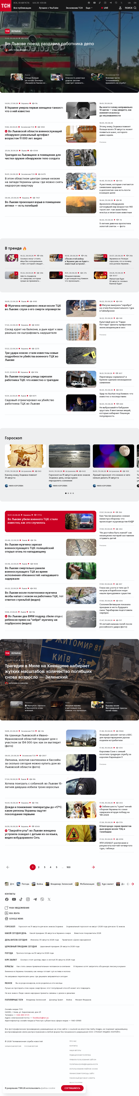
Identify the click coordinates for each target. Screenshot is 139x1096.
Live (106, 8)
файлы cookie (48, 1088)
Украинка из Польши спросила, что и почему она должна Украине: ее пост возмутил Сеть (120, 262)
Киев (67, 702)
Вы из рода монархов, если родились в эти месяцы (38, 983)
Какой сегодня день (15, 933)
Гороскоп (10, 926)
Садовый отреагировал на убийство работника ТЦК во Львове (29, 401)
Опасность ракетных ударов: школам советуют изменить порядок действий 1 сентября (75, 83)
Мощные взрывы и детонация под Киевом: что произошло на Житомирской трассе (76, 280)
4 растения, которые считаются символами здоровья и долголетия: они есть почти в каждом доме (116, 188)
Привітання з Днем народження (76, 940)
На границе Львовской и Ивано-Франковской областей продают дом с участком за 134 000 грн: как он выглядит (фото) (33, 740)
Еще (88, 8)
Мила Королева (16, 486)
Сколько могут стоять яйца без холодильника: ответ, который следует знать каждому (31, 262)
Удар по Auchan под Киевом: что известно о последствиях (116, 395)
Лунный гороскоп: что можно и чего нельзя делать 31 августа (111, 476)
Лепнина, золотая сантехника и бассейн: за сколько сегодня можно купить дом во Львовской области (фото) (33, 763)
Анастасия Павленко (18, 50)
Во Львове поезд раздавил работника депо (49, 43)
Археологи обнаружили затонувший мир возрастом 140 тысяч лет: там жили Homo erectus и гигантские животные (116, 208)
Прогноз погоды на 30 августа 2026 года (35, 953)
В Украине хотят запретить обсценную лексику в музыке (99, 966)
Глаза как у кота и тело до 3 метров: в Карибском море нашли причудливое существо (115, 591)
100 (68, 867)
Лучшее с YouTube (48, 8)
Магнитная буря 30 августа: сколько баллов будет (118, 281)
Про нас (73, 1041)
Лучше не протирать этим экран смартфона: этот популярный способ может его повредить (47, 988)
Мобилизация (87, 884)
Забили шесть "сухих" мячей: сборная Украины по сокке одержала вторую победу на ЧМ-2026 (115, 810)
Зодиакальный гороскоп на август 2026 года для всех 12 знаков (95, 926)
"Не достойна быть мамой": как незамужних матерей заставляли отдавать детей (116, 536)
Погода (25, 884)
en (135, 3)
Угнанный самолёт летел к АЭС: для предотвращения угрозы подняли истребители (115, 738)
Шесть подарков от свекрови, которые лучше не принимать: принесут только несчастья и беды (30, 281)
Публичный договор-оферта (82, 1078)
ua (129, 3)
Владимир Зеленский (61, 884)
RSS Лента (14, 913)
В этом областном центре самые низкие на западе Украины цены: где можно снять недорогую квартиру (34, 182)
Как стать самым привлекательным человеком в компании (43, 966)
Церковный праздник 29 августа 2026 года (59, 946)
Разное (8, 983)
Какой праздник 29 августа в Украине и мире (50, 933)
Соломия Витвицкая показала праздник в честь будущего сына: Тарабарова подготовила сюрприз (115, 608)
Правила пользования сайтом (83, 1059)
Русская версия (31, 1046)
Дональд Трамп (56, 1000)
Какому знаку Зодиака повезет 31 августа (21, 476)
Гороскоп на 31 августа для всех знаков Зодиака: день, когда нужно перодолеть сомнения (69, 478)
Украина (16, 31)
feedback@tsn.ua (40, 1018)
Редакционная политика (80, 1055)
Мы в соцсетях (76, 1083)
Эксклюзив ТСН (74, 8)
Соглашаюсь (72, 1088)
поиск (128, 8)
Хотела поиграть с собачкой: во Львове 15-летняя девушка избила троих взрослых (33, 785)
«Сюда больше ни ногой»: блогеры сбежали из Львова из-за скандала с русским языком (36, 83)
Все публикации (22, 8)
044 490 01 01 (22, 1015)
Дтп (12, 884)
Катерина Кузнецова (18, 683)
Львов (27, 75)
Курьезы (9, 966)
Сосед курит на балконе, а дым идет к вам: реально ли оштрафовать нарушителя (34, 331)
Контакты (10, 894)
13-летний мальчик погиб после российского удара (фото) (115, 625)
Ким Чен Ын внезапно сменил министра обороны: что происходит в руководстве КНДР (116, 519)
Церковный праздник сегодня (21, 946)
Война (40, 884)
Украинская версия (13, 1046)
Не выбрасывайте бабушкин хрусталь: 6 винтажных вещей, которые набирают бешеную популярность (115, 411)
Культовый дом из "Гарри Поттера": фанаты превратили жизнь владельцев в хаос (115, 325)
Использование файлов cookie (84, 1069)
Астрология (26, 471)
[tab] (66, 493)
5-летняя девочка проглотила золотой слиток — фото (115, 224)
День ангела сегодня (16, 940)
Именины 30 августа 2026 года (44, 940)
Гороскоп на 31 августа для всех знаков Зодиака (40, 926)
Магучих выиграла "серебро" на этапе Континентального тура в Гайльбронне (116, 308)
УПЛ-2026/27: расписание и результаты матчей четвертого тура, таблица (115, 846)
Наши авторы (75, 1050)
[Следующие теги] (132, 884)
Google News (16, 919)
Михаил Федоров (83, 1000)
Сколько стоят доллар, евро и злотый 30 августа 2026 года (47, 960)
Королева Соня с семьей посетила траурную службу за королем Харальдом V (115, 754)
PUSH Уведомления (19, 908)
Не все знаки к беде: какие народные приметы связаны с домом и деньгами (40, 993)
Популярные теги (14, 1000)
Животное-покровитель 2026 (87, 933)
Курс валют (108, 884)
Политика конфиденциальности (84, 1064)
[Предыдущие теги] (128, 884)
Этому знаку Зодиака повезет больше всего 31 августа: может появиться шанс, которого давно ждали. (116, 130)
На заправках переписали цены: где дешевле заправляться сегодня (36, 976)
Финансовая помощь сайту (82, 1073)
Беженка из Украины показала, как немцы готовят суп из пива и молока (37, 971)
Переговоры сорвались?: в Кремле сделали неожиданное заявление (115, 380)
